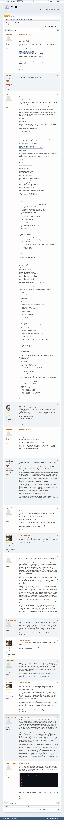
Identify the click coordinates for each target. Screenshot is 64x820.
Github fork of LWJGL (23, 425)
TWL (36, 499)
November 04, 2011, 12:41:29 (25, 404)
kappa (9, 75)
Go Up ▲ (59, 818)
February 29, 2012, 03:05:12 (24, 620)
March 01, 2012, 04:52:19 (24, 717)
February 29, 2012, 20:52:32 (24, 660)
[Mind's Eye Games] (6, 547)
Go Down (7, 30)
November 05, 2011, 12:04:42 (25, 507)
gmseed (9, 34)
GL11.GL (45, 377)
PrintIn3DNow (11, 556)
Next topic (56, 26)
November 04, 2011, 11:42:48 (25, 94)
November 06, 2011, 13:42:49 (25, 535)
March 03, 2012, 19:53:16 (24, 763)
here (20, 464)
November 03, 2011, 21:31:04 (25, 34)
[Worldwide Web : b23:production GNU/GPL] (6, 417)
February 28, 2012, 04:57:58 (24, 556)
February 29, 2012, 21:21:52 (24, 682)
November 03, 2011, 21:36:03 (25, 75)
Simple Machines (14, 818)
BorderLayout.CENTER (39, 225)
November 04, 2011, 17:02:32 (25, 459)
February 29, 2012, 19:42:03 (24, 640)
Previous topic (49, 26)
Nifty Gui (41, 499)
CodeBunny (10, 535)
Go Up (6, 803)
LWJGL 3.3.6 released (55, 13)
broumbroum (11, 404)
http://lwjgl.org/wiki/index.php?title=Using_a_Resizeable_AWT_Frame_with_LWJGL (31, 52)
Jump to (39, 809)
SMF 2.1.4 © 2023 (6, 818)
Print (58, 30)
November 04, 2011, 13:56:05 (25, 429)
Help (48, 818)
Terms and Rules (53, 818)
